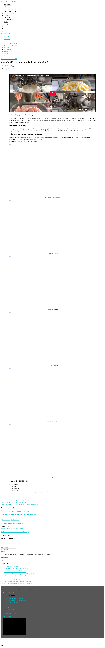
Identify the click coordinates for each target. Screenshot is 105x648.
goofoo (6, 501)
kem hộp (15, 501)
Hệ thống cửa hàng (11, 613)
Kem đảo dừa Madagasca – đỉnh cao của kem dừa (18, 515)
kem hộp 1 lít (21, 501)
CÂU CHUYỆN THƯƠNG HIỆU (15, 41)
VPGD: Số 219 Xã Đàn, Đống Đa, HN (15, 598)
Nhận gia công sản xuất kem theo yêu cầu (15, 576)
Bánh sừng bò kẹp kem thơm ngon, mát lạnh (16, 578)
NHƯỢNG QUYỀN (9, 51)
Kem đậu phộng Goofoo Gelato (12, 523)
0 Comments (8, 70)
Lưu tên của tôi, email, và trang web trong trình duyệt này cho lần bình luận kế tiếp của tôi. (26, 554)
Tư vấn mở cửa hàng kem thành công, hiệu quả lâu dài (18, 583)
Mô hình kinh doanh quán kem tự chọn (15, 532)
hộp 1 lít (10, 501)
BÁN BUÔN (7, 49)
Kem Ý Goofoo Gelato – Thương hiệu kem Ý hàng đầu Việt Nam (21, 574)
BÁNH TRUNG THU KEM (11, 43)
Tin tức (13, 68)
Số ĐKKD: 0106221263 (12, 602)
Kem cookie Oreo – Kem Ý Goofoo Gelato (15, 572)
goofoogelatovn (9, 65)
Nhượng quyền (10, 609)
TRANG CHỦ (7, 37)
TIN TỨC (6, 53)
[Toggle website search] (4, 28)
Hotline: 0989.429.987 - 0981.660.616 (16, 600)
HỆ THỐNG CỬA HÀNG (10, 45)
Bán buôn (7, 68)
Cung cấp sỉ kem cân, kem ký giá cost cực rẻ (16, 568)
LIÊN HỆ (6, 55)
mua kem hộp (29, 501)
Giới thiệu (8, 607)
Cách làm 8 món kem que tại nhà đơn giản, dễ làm (17, 581)
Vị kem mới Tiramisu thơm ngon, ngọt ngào (15, 570)
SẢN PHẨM (7, 47)
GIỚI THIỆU (7, 39)
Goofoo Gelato (8, 616)
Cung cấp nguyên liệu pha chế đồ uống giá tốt (16, 579)
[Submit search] (16, 59)
